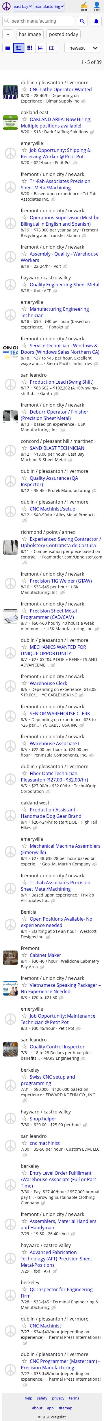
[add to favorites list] (24, 89)
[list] (7, 48)
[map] (51, 48)
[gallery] (40, 48)
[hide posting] (83, 101)
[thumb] (18, 48)
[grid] (29, 48)
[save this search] (96, 21)
